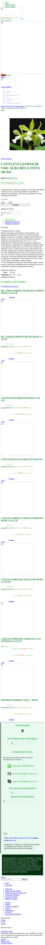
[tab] (10, 219)
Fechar (3, 877)
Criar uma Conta (6, 931)
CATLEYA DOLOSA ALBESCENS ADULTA (21, 459)
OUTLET (9, 106)
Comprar (15, 205)
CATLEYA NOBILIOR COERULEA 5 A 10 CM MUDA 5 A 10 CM (21, 639)
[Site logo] (12, 16)
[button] (11, 358)
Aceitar (3, 939)
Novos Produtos (18, 106)
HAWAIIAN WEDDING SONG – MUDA (19, 700)
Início (3, 106)
